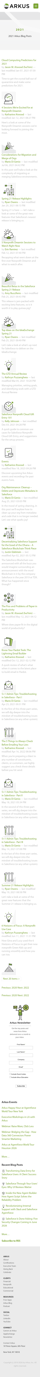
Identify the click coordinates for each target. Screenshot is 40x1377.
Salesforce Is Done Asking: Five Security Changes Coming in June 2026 (20, 1222)
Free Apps (7, 1300)
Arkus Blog (7, 1303)
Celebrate (7, 1272)
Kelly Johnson (12, 421)
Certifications (8, 1263)
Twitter (6, 1315)
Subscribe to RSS (11, 1241)
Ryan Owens (11, 202)
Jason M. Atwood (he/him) (18, 67)
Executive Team (9, 1266)
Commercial (8, 1291)
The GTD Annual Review (14, 374)
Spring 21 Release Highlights (17, 199)
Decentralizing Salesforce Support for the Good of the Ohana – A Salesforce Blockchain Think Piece (19, 545)
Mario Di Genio (12, 162)
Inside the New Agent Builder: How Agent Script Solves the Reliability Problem (19, 1196)
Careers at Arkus (10, 1331)
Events (5, 461)
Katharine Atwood (14, 114)
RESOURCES (8, 1297)
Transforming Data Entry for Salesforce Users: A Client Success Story (19, 1174)
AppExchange (9, 1334)
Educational (8, 1288)
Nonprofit (7, 1285)
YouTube (6, 1322)
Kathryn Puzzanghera (16, 377)
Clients (6, 1278)
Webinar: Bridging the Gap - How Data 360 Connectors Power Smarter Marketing (19, 1135)
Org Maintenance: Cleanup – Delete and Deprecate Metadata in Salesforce (20, 491)
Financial (7, 1282)
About (6, 1260)
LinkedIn (6, 1319)
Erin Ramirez (11, 249)
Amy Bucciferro (13, 293)
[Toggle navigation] (35, 6)
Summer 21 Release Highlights (18, 885)
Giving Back (8, 1269)
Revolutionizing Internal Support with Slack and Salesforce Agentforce (19, 1209)
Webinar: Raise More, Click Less (18, 1126)
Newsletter (7, 1337)
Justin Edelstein (13, 552)
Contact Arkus (9, 1343)
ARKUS (6, 1257)
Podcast (6, 1306)
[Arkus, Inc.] (17, 6)
